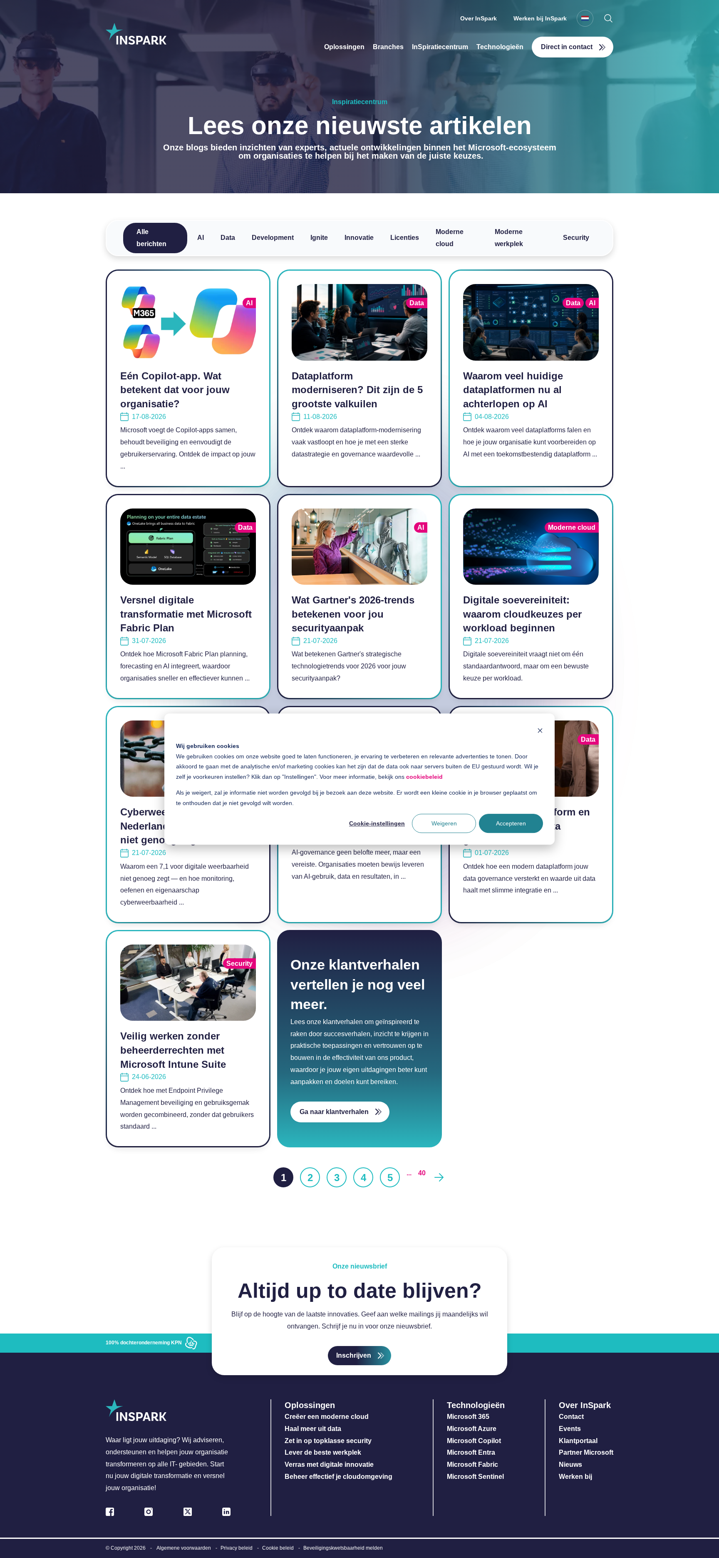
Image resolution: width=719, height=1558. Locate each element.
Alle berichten (151, 237)
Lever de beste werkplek (323, 1452)
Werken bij (575, 1476)
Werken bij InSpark (540, 18)
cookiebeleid (424, 776)
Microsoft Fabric (472, 1464)
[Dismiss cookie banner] (540, 730)
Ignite (319, 237)
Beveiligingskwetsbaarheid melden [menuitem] (343, 1548)
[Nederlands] (585, 18)
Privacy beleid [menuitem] (237, 1548)
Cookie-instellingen (377, 823)
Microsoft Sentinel (475, 1476)
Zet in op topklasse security (328, 1440)
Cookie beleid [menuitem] (278, 1548)
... (409, 1173)
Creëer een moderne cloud (327, 1416)
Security (576, 237)
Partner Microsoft (586, 1452)
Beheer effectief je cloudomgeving (338, 1476)
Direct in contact (567, 46)
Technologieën (499, 46)
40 (422, 1173)
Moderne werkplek (509, 237)
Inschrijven (353, 1355)
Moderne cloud (450, 237)
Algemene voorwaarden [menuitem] (183, 1548)
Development (273, 237)
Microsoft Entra (472, 1452)
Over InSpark (478, 18)
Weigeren (444, 823)
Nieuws (570, 1464)
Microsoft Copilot (474, 1440)
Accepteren (511, 823)
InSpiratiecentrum (440, 46)
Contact (571, 1416)
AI (200, 237)
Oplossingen (344, 46)
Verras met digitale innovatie (329, 1464)
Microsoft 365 (468, 1416)
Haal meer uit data (313, 1428)
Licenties (404, 237)
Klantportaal (578, 1440)
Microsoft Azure (471, 1428)
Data (228, 237)
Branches (388, 46)
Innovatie (359, 237)
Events (570, 1428)
